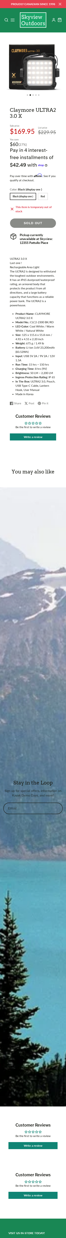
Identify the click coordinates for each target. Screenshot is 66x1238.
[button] (27, 95)
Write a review (33, 437)
